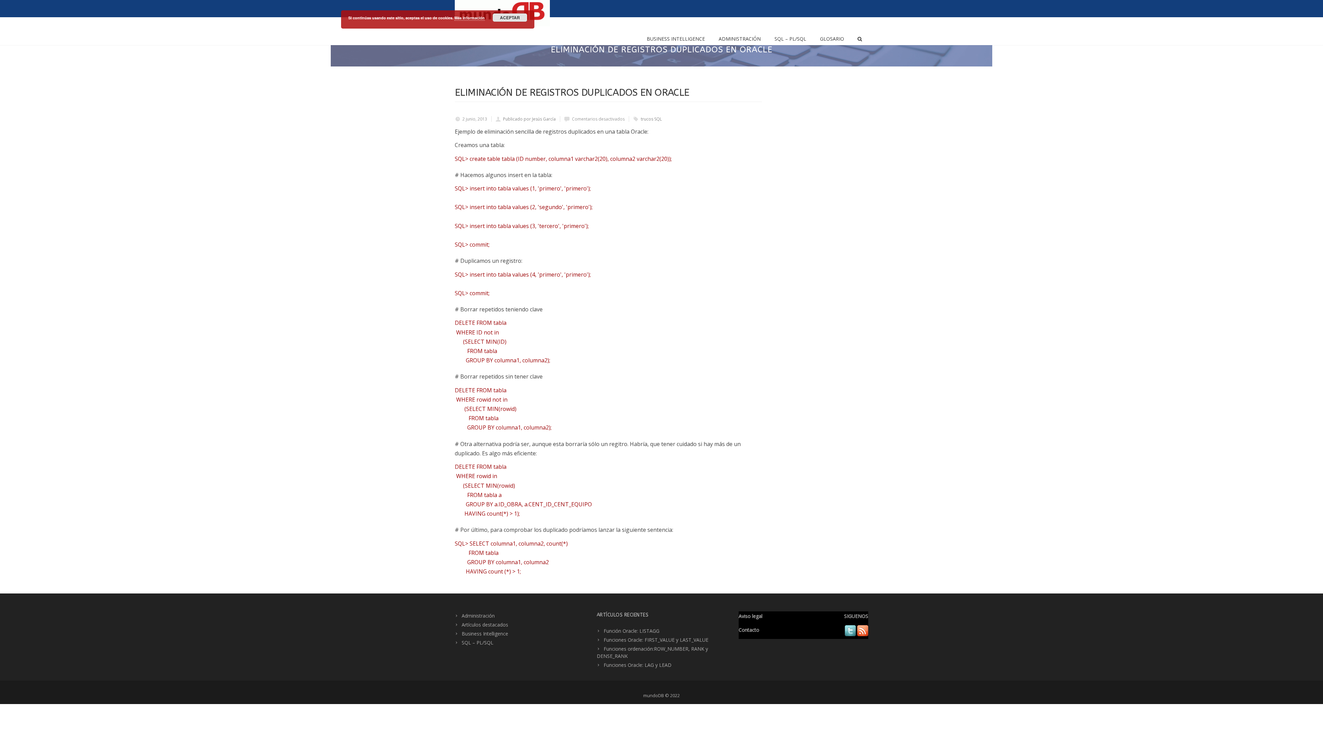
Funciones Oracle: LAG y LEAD (637, 665)
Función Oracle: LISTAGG (631, 631)
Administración (740, 38)
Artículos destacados (485, 624)
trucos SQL (651, 119)
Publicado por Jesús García (529, 119)
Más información (469, 17)
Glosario (832, 38)
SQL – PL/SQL (790, 38)
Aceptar (510, 17)
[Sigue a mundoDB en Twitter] (850, 634)
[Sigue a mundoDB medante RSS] (862, 634)
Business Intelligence (676, 38)
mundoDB (653, 695)
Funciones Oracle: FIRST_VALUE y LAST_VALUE (656, 640)
